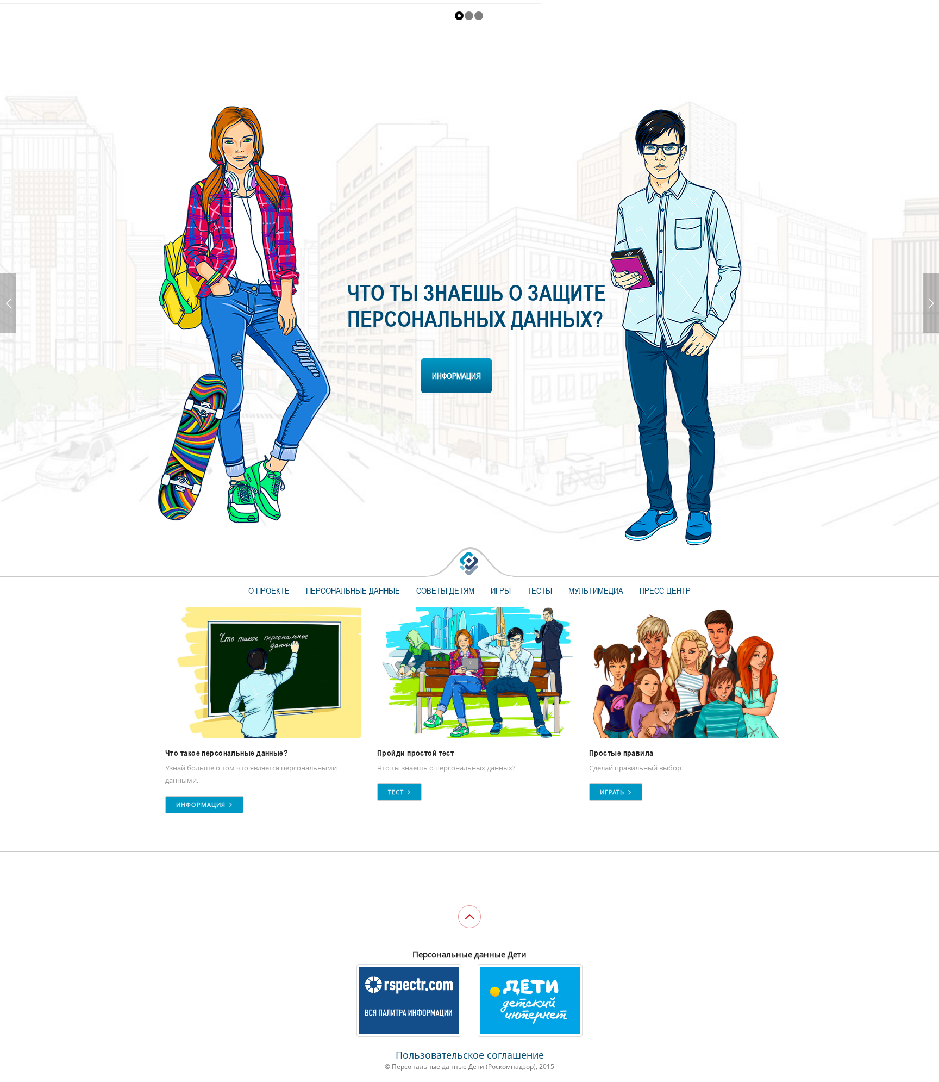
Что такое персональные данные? (226, 752)
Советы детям (445, 590)
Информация (202, 804)
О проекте (269, 590)
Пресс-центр (665, 590)
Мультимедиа (595, 590)
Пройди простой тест (415, 752)
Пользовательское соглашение (470, 1054)
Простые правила (621, 752)
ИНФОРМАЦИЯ (456, 375)
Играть (613, 792)
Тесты (539, 590)
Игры (501, 590)
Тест (397, 792)
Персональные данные (353, 590)
